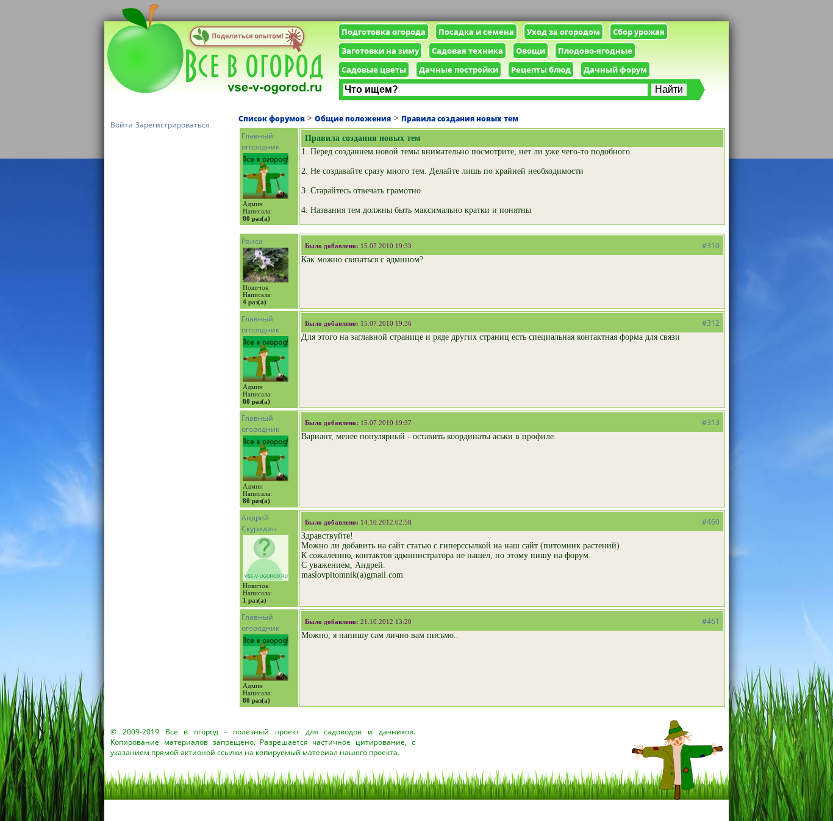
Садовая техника (467, 50)
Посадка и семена (476, 31)
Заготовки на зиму (380, 50)
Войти (121, 125)
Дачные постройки (458, 69)
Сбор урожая (639, 31)
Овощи (530, 50)
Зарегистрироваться (172, 125)
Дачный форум (615, 69)
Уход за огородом (563, 31)
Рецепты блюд (541, 69)
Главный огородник (260, 141)
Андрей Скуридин (259, 523)
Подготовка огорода (383, 31)
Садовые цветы (373, 69)
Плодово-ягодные (595, 50)
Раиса (252, 241)
